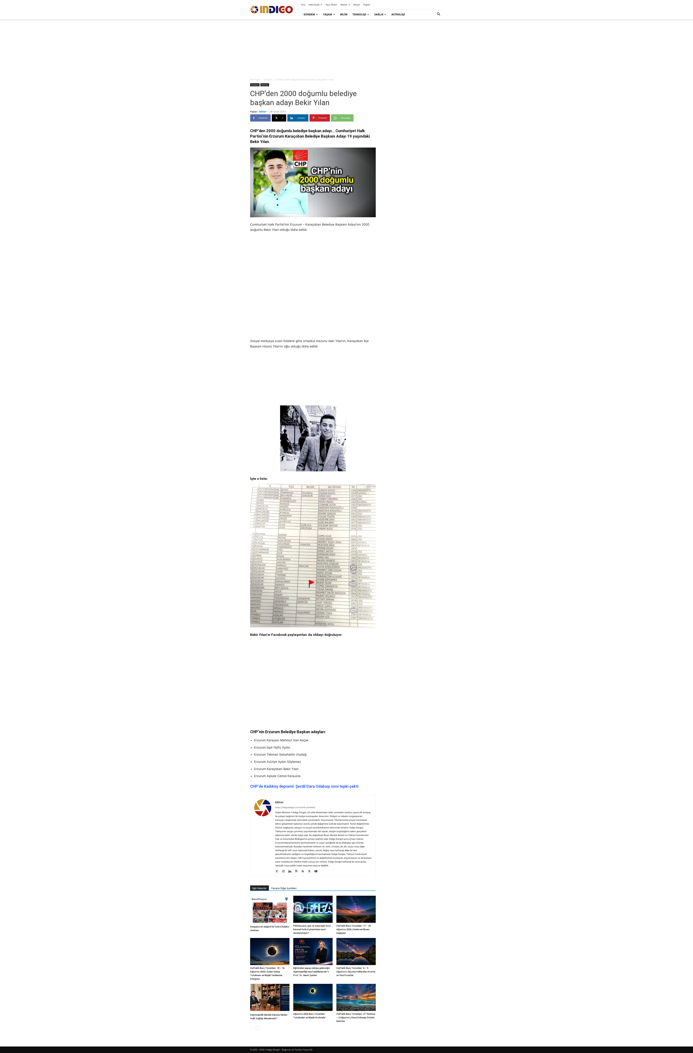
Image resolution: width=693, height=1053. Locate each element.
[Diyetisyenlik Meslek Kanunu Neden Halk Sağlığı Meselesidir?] (269, 998)
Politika (264, 84)
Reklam (344, 4)
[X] (311, 871)
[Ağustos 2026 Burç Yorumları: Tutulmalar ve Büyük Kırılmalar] (313, 997)
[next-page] (258, 1028)
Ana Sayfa (255, 79)
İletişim (356, 4)
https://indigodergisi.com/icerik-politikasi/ (295, 807)
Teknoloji (359, 14)
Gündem (309, 14)
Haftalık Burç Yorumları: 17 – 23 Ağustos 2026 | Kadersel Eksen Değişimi (353, 929)
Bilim (343, 14)
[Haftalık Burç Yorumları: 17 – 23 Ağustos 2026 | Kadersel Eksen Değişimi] (356, 909)
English (366, 4)
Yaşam (327, 14)
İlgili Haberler (259, 888)
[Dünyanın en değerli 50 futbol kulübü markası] (269, 910)
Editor (262, 111)
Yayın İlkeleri (331, 4)
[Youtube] (317, 871)
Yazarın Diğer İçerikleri (284, 888)
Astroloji (398, 14)
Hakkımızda (314, 4)
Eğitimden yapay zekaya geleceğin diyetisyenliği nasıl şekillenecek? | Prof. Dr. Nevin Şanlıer (311, 972)
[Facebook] (278, 871)
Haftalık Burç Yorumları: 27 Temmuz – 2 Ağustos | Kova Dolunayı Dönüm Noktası (355, 1017)
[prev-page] (252, 1028)
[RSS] (304, 871)
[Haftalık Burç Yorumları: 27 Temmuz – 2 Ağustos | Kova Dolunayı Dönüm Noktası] (356, 997)
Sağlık (378, 14)
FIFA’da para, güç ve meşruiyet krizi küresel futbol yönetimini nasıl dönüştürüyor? (312, 929)
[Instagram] (285, 871)
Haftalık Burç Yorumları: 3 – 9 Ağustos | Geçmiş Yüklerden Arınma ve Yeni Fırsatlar (355, 972)
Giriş (303, 4)
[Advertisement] (346, 48)
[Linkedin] (291, 871)
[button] (438, 14)
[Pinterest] (298, 871)
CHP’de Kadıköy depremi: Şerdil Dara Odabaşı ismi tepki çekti (304, 786)
